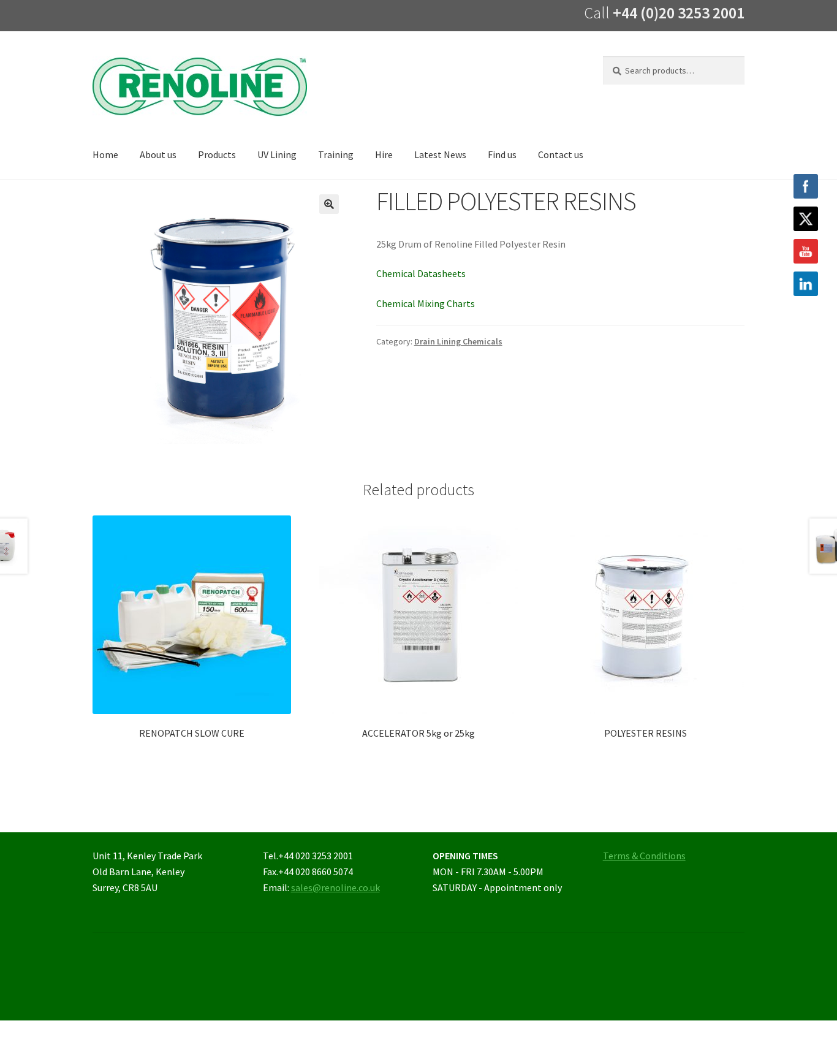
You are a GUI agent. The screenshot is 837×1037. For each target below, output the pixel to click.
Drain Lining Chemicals (458, 341)
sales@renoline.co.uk (335, 887)
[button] (329, 204)
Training (336, 154)
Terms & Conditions (644, 855)
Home (105, 154)
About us (158, 154)
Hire (384, 154)
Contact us (560, 154)
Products (217, 154)
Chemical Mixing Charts (425, 303)
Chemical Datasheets (421, 273)
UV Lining (277, 154)
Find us (502, 154)
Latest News (440, 154)
